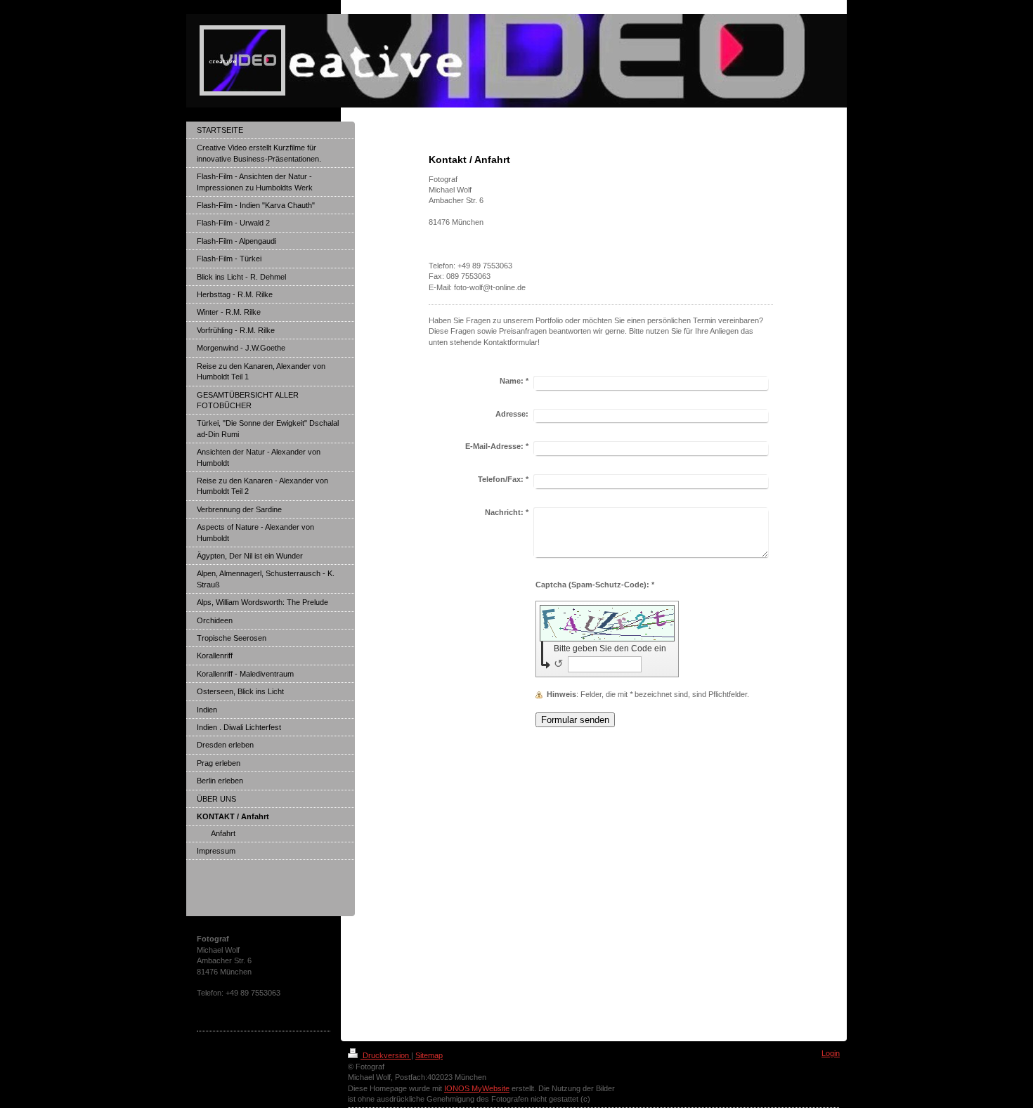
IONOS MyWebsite (476, 1088)
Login (830, 1053)
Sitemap (429, 1055)
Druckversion (385, 1055)
